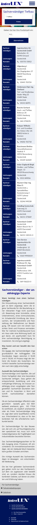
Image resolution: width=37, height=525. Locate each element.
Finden (18, 22)
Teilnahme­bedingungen (12, 488)
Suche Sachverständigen (20, 508)
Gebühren (7, 492)
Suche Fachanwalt (17, 505)
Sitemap (13, 519)
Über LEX (18, 514)
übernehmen (18, 40)
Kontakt (13, 518)
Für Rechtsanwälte (20, 512)
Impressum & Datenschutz (20, 521)
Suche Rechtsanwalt (18, 507)
